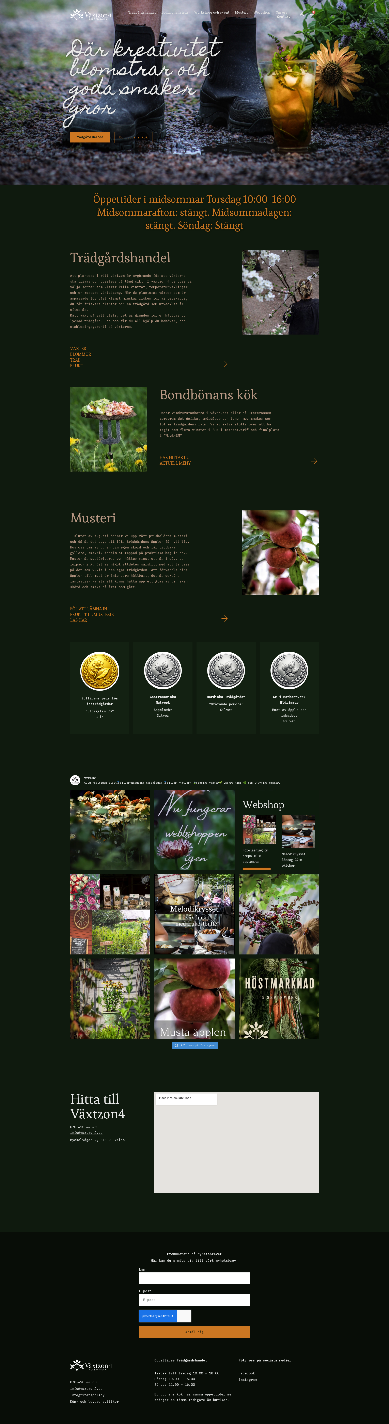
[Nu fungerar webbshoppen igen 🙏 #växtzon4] (194, 830)
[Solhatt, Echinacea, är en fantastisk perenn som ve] (110, 830)
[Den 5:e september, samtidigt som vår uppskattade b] (279, 999)
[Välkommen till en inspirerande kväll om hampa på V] (110, 914)
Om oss (281, 12)
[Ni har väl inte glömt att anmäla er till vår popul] (279, 914)
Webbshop (261, 12)
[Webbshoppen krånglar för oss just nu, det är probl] (279, 830)
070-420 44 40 (83, 1127)
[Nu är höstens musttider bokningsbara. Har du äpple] (194, 999)
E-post (145, 1291)
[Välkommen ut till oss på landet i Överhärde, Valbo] (110, 999)
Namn (143, 1269)
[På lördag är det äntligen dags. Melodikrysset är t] (194, 914)
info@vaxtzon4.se (86, 1133)
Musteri (241, 12)
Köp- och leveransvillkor (94, 1402)
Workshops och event (211, 12)
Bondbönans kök (174, 12)
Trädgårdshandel (142, 12)
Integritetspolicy (87, 1395)
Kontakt (283, 16)
